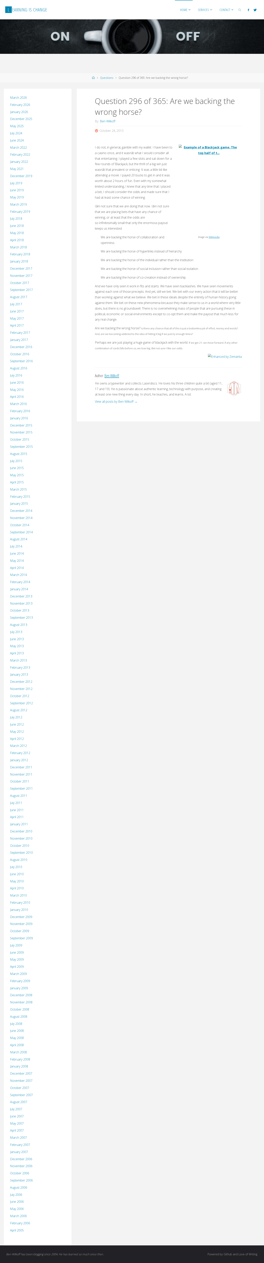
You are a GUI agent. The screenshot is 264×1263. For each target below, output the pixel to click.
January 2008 (19, 1066)
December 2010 (21, 831)
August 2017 (18, 297)
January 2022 (19, 162)
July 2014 (16, 546)
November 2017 (21, 276)
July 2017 (16, 304)
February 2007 (20, 1145)
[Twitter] (255, 10)
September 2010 (21, 852)
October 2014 (19, 525)
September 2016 (21, 361)
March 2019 (18, 204)
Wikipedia (214, 237)
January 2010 (19, 910)
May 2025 (17, 126)
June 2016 (17, 382)
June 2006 (17, 1202)
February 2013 (20, 667)
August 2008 (18, 1016)
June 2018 (17, 226)
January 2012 (19, 760)
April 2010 (17, 888)
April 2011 (17, 817)
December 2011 (21, 767)
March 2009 (18, 974)
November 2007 (21, 1081)
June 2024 (17, 140)
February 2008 (20, 1059)
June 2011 (17, 810)
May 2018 (17, 233)
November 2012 (21, 689)
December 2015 (21, 425)
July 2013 (16, 632)
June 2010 (17, 874)
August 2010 (18, 860)
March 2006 (18, 1216)
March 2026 (18, 97)
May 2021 (17, 169)
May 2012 (17, 731)
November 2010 (21, 838)
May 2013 (17, 646)
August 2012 (18, 710)
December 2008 (21, 995)
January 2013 (19, 674)
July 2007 (16, 1109)
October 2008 (19, 1009)
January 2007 (19, 1152)
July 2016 (16, 375)
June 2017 (17, 311)
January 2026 (19, 112)
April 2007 (17, 1130)
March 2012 (18, 746)
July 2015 (16, 461)
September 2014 (21, 532)
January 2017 (19, 340)
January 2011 (19, 824)
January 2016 (19, 418)
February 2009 (20, 981)
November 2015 (21, 432)
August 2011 (18, 796)
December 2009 (21, 917)
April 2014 (17, 568)
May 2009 (17, 959)
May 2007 (17, 1123)
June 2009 (17, 952)
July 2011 (16, 803)
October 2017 (19, 283)
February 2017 (20, 332)
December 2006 (21, 1159)
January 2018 (19, 261)
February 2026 (20, 105)
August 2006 (18, 1187)
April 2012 (17, 739)
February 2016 (20, 411)
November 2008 (21, 1002)
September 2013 (21, 617)
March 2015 (18, 489)
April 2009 (17, 966)
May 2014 (17, 561)
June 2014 (17, 553)
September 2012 (21, 703)
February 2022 (20, 154)
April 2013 (17, 653)
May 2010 (17, 881)
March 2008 (18, 1052)
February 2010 (20, 902)
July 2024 (16, 133)
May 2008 (17, 1038)
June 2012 (17, 724)
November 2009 (21, 924)
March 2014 (18, 575)
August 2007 (18, 1102)
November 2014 (21, 518)
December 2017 (21, 268)
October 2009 (19, 931)
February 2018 (20, 254)
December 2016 (21, 347)
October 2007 (19, 1088)
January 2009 (19, 988)
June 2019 (17, 190)
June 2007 (17, 1116)
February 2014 (20, 582)
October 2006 (19, 1173)
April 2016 (17, 397)
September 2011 (21, 788)
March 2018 (18, 247)
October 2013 (19, 610)
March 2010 (18, 895)
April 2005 (17, 1230)
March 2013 (18, 660)
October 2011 (19, 781)
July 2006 (16, 1195)
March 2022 (18, 147)
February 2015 (20, 496)
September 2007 (21, 1095)
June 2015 (17, 468)
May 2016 (17, 390)
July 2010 (16, 867)
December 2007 (21, 1073)
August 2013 (18, 625)
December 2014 (21, 511)
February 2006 (20, 1223)
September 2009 (21, 938)
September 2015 (21, 446)
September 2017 (21, 290)
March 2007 (18, 1137)
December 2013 (21, 596)
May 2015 (17, 475)
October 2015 (19, 439)
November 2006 (21, 1166)
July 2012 (16, 717)
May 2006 (17, 1209)
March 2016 (18, 404)
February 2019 (20, 211)
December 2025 (21, 119)
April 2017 (17, 325)
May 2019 (17, 197)
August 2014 (18, 539)
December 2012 (21, 682)
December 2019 (21, 176)
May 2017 (17, 318)
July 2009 (16, 945)
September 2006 (21, 1180)
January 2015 (19, 503)
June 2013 (17, 639)
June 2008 (17, 1031)
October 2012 (19, 696)
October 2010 (19, 845)
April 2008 (17, 1045)
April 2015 (17, 482)
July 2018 (16, 218)
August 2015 (18, 454)
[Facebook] (248, 10)
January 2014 (19, 589)
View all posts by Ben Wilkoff (116, 401)
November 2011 (21, 774)
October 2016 (19, 354)
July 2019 (16, 183)
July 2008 (16, 1024)
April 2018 (17, 240)
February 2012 (20, 753)
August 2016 (18, 368)
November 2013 (21, 603)
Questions (106, 78)
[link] (240, 9)
